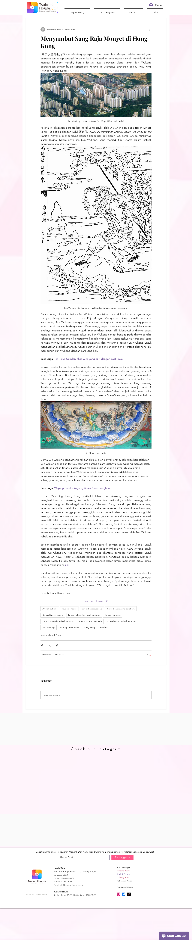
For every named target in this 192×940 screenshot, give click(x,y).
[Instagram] (118, 894)
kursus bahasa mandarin (90, 621)
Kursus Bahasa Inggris (52, 615)
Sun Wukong (48, 627)
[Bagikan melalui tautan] (56, 645)
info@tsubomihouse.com (71, 885)
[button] (133, 11)
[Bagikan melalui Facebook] (41, 645)
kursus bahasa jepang (92, 608)
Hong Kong (89, 627)
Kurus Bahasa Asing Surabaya (121, 608)
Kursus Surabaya (112, 615)
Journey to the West (69, 627)
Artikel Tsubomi (49, 608)
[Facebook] (123, 894)
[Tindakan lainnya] (150, 29)
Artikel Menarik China (51, 635)
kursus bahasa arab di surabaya (121, 621)
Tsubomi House (69, 608)
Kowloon (104, 627)
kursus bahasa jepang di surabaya (84, 615)
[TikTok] (129, 894)
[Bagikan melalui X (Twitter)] (49, 645)
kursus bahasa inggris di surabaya (58, 621)
